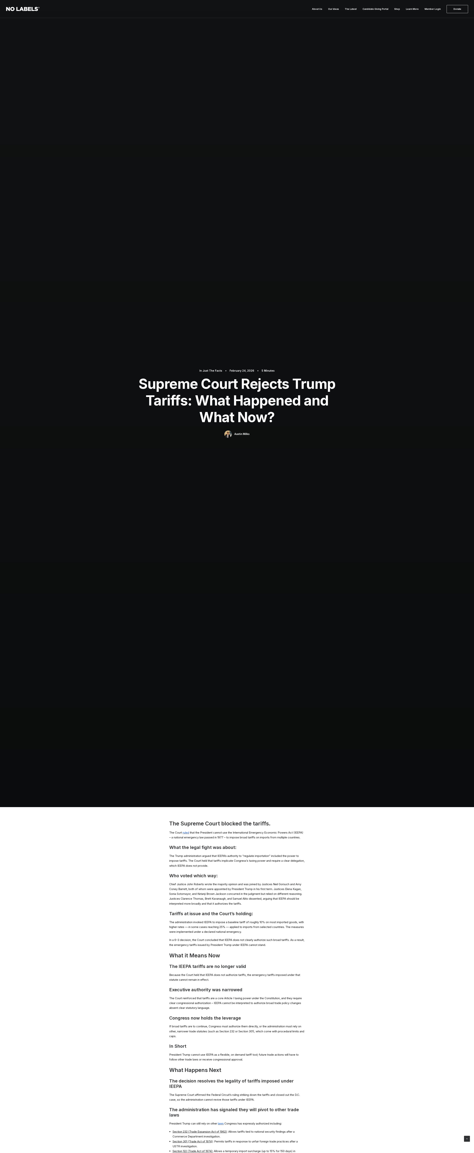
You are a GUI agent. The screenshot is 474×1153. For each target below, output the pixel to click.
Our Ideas (333, 9)
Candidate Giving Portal (375, 9)
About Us (317, 9)
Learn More (412, 9)
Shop (397, 9)
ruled (186, 832)
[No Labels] (23, 9)
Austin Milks (242, 433)
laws (221, 1123)
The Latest (351, 9)
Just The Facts (212, 370)
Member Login (433, 9)
